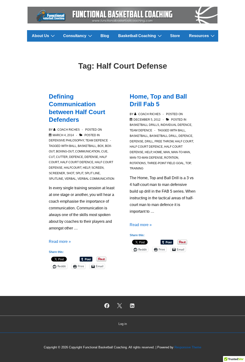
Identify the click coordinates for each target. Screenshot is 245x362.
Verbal (70, 178)
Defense (91, 157)
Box (101, 146)
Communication (87, 151)
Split (79, 173)
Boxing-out (65, 151)
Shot (70, 173)
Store (175, 36)
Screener (57, 173)
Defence (76, 157)
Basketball (87, 146)
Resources (199, 36)
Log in (122, 324)
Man (166, 152)
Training (136, 168)
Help (86, 167)
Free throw (164, 141)
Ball (72, 146)
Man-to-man (180, 152)
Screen (97, 167)
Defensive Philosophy (66, 140)
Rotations (138, 163)
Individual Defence (176, 125)
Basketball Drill (163, 136)
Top (188, 163)
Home (157, 152)
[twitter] (119, 306)
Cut (52, 157)
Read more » (60, 241)
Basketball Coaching (137, 36)
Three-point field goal (165, 163)
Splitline (56, 178)
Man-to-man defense (146, 157)
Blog (104, 36)
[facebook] (106, 306)
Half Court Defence (76, 162)
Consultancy (74, 36)
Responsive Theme (187, 347)
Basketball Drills (144, 125)
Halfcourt (72, 167)
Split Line (92, 173)
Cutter (62, 157)
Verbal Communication (96, 178)
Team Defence (96, 140)
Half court (184, 141)
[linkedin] (132, 306)
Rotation (171, 157)
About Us (40, 36)
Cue (104, 151)
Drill (149, 141)
